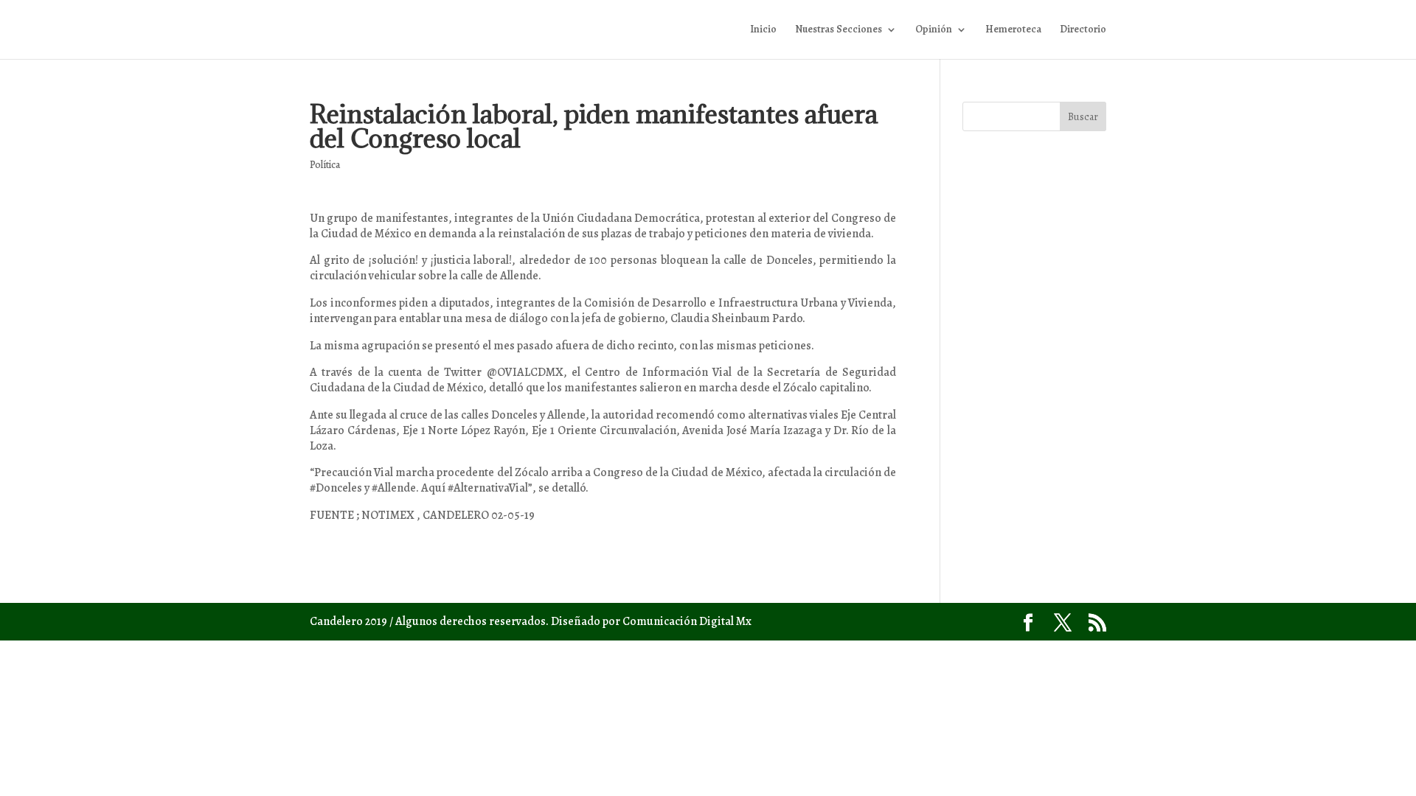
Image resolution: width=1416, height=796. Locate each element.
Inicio (763, 30)
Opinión (933, 30)
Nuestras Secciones (838, 30)
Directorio (1083, 30)
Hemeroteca (1013, 30)
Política (325, 165)
